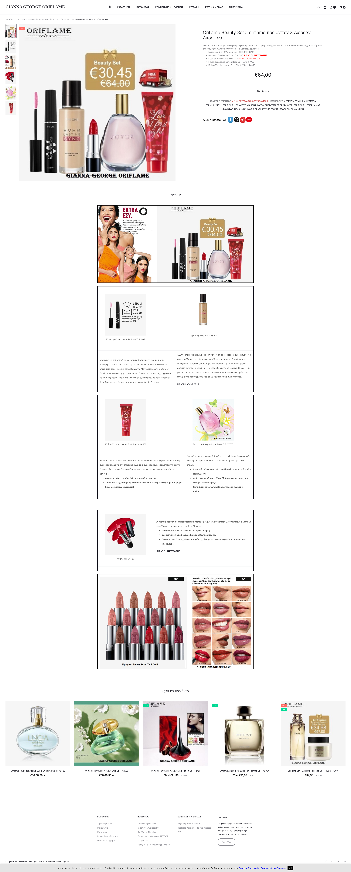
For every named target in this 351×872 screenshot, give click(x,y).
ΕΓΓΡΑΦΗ (194, 7)
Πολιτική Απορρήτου (106, 840)
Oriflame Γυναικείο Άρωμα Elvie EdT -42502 (106, 770)
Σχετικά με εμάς (104, 823)
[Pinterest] (345, 861)
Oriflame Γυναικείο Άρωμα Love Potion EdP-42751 (175, 770)
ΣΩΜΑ (22, 19)
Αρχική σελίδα (11, 19)
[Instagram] (332, 861)
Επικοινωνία (102, 828)
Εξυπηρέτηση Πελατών (108, 836)
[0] (331, 7)
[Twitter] (338, 861)
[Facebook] (325, 861)
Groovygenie (63, 861)
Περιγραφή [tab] (175, 194)
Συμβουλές (143, 840)
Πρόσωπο (284, 109)
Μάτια (260, 105)
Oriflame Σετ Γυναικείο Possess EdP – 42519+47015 (313, 770)
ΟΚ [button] (290, 868)
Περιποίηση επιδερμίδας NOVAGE (153, 836)
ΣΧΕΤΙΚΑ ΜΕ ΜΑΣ (214, 7)
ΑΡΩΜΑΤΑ (289, 101)
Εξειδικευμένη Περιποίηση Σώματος (42, 19)
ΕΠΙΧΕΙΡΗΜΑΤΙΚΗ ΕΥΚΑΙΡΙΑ (169, 7)
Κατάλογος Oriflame (147, 823)
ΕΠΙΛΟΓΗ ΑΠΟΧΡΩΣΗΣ (255, 55)
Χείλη (301, 109)
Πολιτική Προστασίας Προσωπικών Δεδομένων (262, 868)
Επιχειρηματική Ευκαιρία (189, 823)
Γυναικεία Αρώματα (305, 101)
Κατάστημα (123, 7)
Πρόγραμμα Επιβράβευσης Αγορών (154, 844)
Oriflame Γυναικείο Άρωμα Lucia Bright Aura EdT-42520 (38, 770)
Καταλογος (142, 7)
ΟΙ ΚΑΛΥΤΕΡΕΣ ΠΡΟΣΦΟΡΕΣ (278, 105)
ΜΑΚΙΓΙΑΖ (251, 105)
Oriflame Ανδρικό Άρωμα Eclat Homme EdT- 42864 (244, 770)
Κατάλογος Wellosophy (148, 828)
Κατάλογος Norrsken (147, 832)
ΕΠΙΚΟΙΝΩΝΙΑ (236, 7)
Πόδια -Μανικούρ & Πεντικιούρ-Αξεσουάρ (256, 109)
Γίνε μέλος (226, 842)
